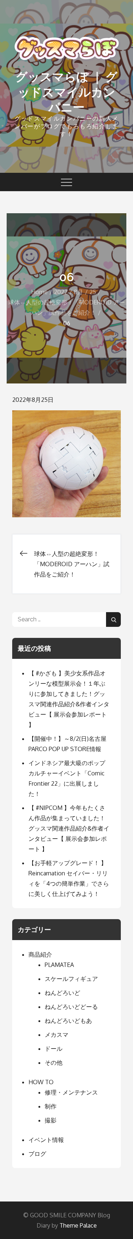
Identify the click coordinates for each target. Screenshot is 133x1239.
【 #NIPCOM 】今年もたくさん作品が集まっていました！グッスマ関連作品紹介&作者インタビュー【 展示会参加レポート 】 (68, 828)
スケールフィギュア (71, 978)
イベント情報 (46, 1139)
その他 (53, 1062)
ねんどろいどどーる (71, 1006)
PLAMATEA (59, 964)
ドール (53, 1048)
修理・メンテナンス (71, 1092)
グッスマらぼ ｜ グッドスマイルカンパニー (66, 92)
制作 (51, 1106)
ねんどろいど (62, 992)
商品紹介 (40, 954)
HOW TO (41, 1082)
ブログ (37, 1153)
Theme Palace (78, 1225)
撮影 (51, 1120)
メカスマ (56, 1034)
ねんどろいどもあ (68, 1020)
